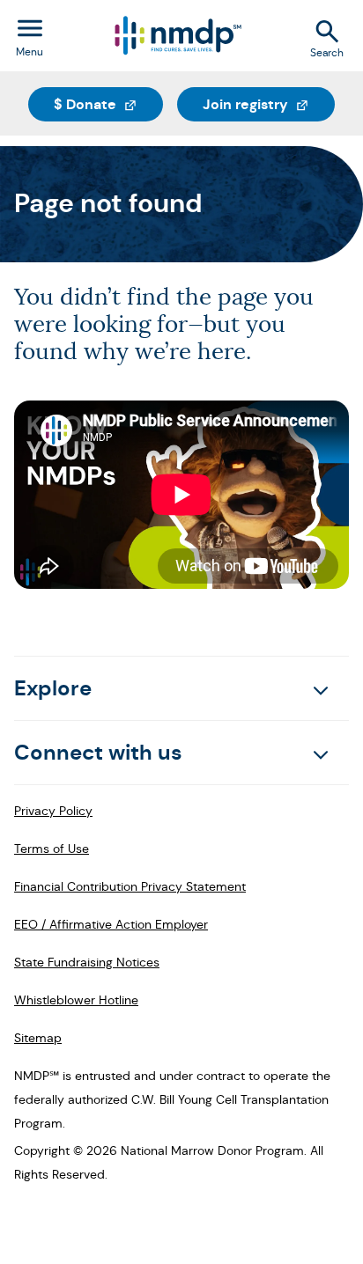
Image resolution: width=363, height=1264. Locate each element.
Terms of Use (51, 848)
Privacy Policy (53, 811)
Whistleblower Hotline (76, 1000)
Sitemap (38, 1038)
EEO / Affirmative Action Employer (111, 924)
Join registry (269, 104)
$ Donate (108, 104)
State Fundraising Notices (86, 962)
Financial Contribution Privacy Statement (130, 886)
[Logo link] (177, 35)
